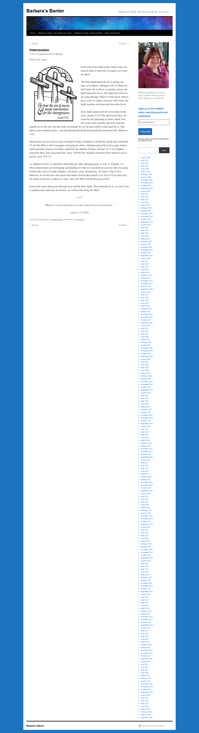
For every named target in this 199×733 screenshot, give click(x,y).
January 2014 (146, 580)
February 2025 (146, 208)
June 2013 (144, 599)
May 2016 (144, 501)
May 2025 (144, 199)
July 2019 (144, 395)
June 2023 (144, 264)
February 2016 (146, 510)
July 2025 (144, 194)
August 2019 (145, 392)
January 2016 (146, 513)
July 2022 (144, 294)
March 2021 (145, 339)
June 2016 (144, 499)
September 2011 (147, 658)
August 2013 (145, 594)
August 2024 (145, 224)
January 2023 (146, 278)
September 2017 (147, 457)
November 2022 (147, 283)
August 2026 (145, 157)
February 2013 (146, 611)
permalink (80, 219)
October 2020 (146, 353)
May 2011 (144, 669)
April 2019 (145, 404)
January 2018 (146, 445)
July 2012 (144, 630)
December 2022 (147, 280)
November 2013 (147, 585)
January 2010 (146, 714)
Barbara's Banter (45, 10)
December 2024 (147, 213)
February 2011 (146, 678)
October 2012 (146, 622)
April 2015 (145, 538)
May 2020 (144, 367)
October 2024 (146, 219)
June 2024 (144, 230)
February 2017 (146, 476)
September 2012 (147, 625)
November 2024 (147, 216)
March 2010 (145, 709)
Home (32, 32)
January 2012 (146, 647)
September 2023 (147, 255)
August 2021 (145, 325)
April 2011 (145, 672)
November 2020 (147, 350)
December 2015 (147, 515)
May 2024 (144, 233)
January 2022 (146, 311)
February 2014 (146, 577)
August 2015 (145, 527)
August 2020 (145, 359)
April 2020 (145, 370)
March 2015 (145, 541)
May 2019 (144, 401)
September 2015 (147, 524)
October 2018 (146, 420)
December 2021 (147, 314)
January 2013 (146, 613)
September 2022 (147, 289)
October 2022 (146, 286)
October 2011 (146, 655)
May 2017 (144, 468)
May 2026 (144, 166)
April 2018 (145, 437)
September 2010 (147, 692)
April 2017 (145, 471)
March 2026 (145, 171)
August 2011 (145, 661)
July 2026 (144, 160)
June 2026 (144, 163)
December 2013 (147, 583)
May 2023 (144, 266)
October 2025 (146, 185)
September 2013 (147, 591)
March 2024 (145, 238)
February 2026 (146, 174)
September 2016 (147, 490)
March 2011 (145, 675)
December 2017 (147, 448)
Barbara (59, 53)
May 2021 (144, 334)
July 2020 (144, 362)
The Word (123, 43)
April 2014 (145, 571)
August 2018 (145, 426)
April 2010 (145, 706)
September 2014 (147, 557)
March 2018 (145, 440)
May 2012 (144, 636)
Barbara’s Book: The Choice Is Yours (55, 32)
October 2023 (146, 252)
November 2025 (147, 182)
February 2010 (146, 711)
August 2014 (145, 560)
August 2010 (145, 695)
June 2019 (144, 398)
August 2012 (145, 627)
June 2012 (144, 633)
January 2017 (146, 479)
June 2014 (144, 566)
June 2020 (144, 364)
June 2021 (144, 331)
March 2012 (145, 641)
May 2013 (144, 602)
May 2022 (144, 300)
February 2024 (146, 241)
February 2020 (146, 376)
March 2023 (145, 272)
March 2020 (145, 373)
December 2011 (147, 650)
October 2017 (146, 454)
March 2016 (145, 507)
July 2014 (144, 563)
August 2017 (145, 459)
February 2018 (146, 443)
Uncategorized (56, 219)
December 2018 (147, 415)
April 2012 (145, 639)
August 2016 (145, 493)
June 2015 (144, 532)
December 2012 (147, 616)
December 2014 (147, 549)
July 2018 (144, 429)
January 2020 (146, 378)
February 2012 (146, 644)
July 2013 (144, 597)
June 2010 (144, 700)
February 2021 (146, 342)
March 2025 (145, 205)
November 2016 (147, 485)
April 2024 (145, 236)
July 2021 (144, 328)
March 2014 (145, 574)
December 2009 (147, 717)
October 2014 (146, 555)
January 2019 (146, 412)
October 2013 (146, 588)
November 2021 (147, 317)
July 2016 (144, 496)
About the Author (112, 32)
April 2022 (145, 303)
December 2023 (147, 247)
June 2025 (144, 196)
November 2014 (147, 552)
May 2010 (144, 703)
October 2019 (146, 387)
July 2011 (144, 664)
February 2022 (146, 308)
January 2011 (146, 681)
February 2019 (146, 409)
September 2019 (147, 390)
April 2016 (145, 504)
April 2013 (145, 605)
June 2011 (144, 667)
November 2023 (147, 250)
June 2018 (144, 431)
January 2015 (146, 546)
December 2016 (147, 482)
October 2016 (146, 487)
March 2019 (145, 406)
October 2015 (146, 521)
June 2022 (144, 297)
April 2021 (145, 336)
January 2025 (146, 210)
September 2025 (147, 188)
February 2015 (146, 543)
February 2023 (146, 275)
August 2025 (145, 191)
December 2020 (147, 348)
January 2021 (146, 345)
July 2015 (144, 529)
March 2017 (145, 473)
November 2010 (147, 686)
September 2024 (147, 222)
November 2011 (147, 653)
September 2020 (147, 356)
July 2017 (144, 462)
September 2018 (147, 423)
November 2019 (147, 384)
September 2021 (147, 322)
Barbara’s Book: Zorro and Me (88, 32)
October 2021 (146, 320)
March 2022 (145, 306)
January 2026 (146, 177)
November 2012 (147, 619)
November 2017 (147, 451)
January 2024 (146, 244)
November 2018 (147, 418)
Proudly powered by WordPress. (153, 725)
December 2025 (147, 180)
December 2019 (147, 381)
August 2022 (145, 292)
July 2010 (144, 697)
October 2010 (146, 689)
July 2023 (144, 261)
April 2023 (145, 269)
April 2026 (145, 168)
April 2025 (145, 202)
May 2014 (144, 569)
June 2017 (144, 465)
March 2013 (145, 608)
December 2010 (147, 683)
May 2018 (144, 434)
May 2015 (144, 535)
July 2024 (144, 227)
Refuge (34, 43)
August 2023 (145, 258)
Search (164, 150)
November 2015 (147, 518)
